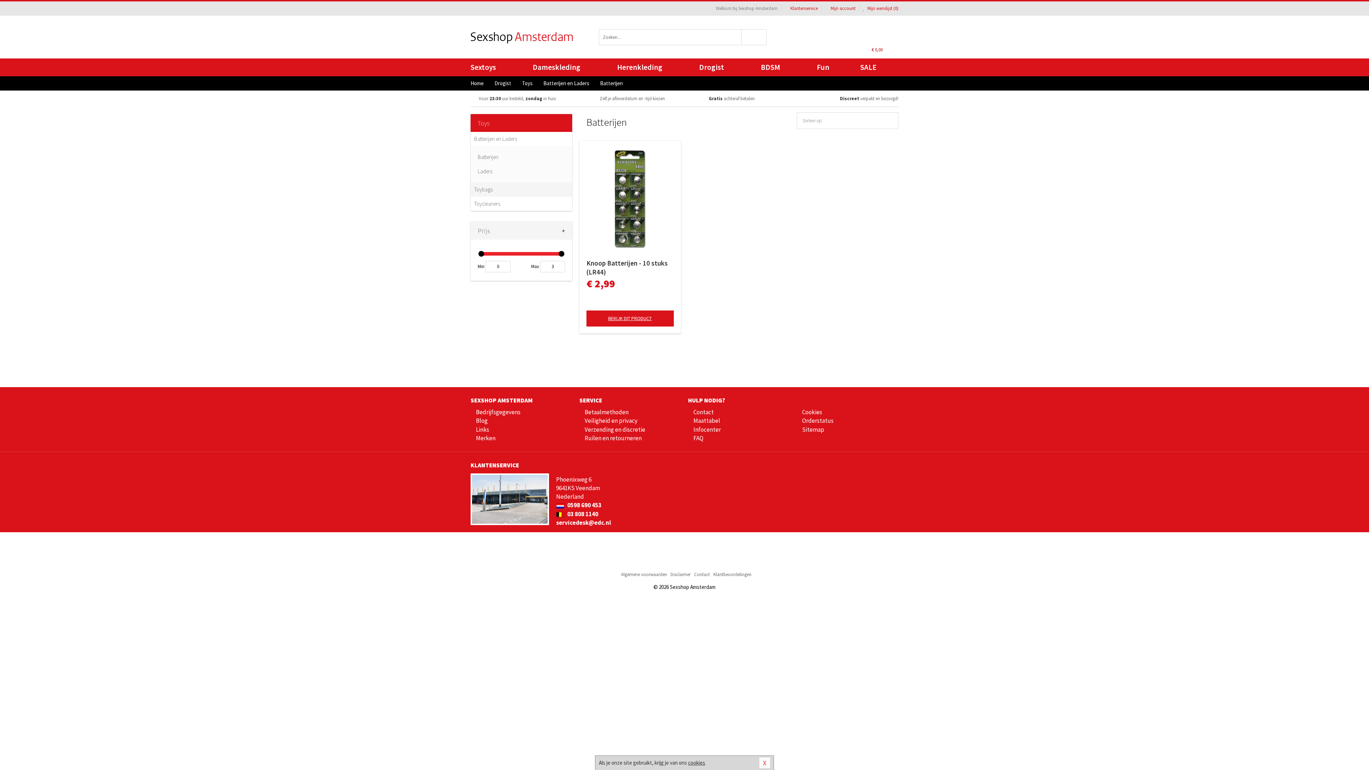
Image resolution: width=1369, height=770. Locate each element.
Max (535, 266)
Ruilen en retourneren (613, 438)
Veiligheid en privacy (611, 421)
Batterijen (488, 157)
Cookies (812, 412)
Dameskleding (556, 67)
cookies (696, 762)
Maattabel (706, 421)
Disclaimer (681, 574)
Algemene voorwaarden (644, 574)
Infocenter (707, 429)
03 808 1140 (582, 514)
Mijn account (843, 8)
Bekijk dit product (630, 318)
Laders (485, 171)
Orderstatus (818, 421)
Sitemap (813, 429)
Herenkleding (639, 67)
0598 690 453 (583, 505)
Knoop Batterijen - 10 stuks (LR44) (627, 267)
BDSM (770, 67)
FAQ (698, 438)
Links (482, 429)
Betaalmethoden (607, 412)
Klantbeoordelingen (732, 574)
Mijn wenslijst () (882, 8)
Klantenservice (804, 8)
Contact (703, 412)
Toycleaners (487, 203)
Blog (482, 421)
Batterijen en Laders (495, 138)
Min (481, 266)
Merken (486, 438)
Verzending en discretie (615, 429)
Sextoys (483, 67)
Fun (823, 67)
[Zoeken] (754, 37)
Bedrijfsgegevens (498, 412)
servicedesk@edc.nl (583, 523)
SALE (868, 67)
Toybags (483, 189)
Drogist (711, 67)
